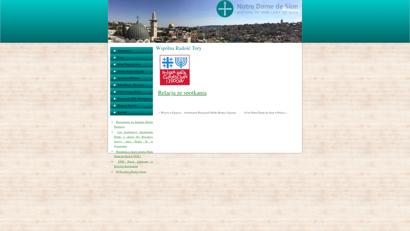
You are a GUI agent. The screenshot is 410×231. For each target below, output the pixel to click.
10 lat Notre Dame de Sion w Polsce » (265, 112)
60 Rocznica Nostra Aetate (131, 171)
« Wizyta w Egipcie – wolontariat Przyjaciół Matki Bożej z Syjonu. (197, 112)
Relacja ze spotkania (182, 92)
